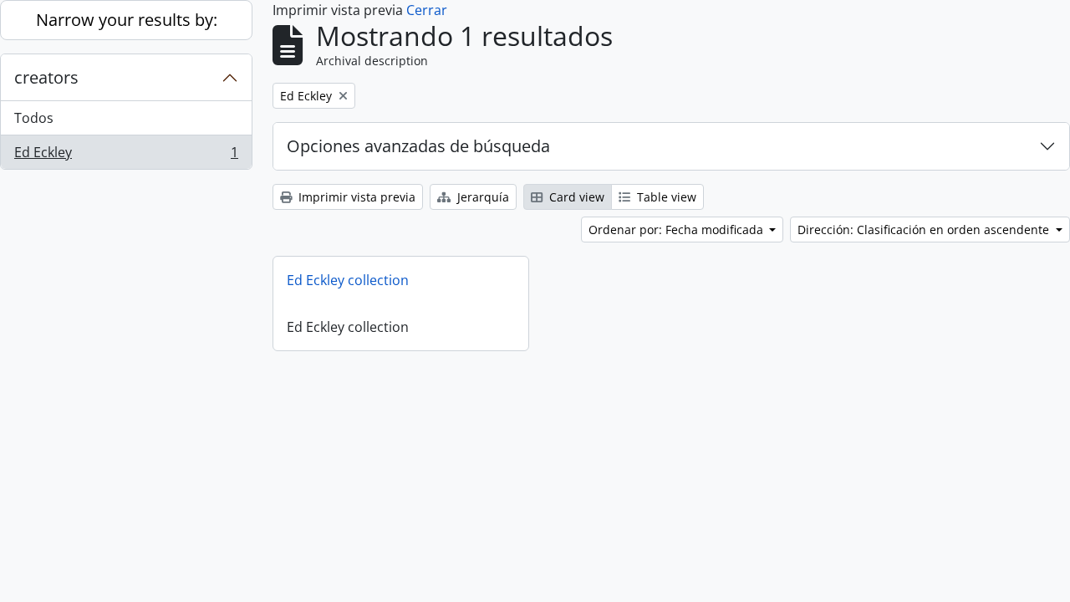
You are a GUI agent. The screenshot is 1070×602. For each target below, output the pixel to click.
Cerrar (426, 10)
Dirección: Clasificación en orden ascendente (924, 229)
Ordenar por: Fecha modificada (677, 229)
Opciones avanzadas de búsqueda (418, 146)
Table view (665, 197)
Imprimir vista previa (355, 197)
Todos (34, 118)
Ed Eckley (125, 156)
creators (46, 77)
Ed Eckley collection (348, 280)
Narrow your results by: (126, 19)
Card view (575, 197)
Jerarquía (481, 197)
